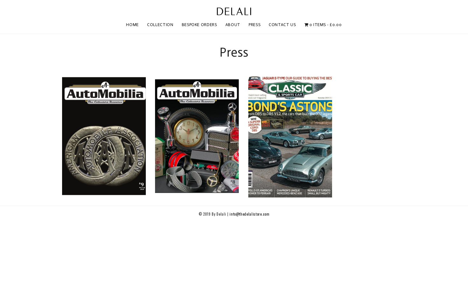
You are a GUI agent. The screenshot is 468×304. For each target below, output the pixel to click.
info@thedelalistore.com (249, 214)
